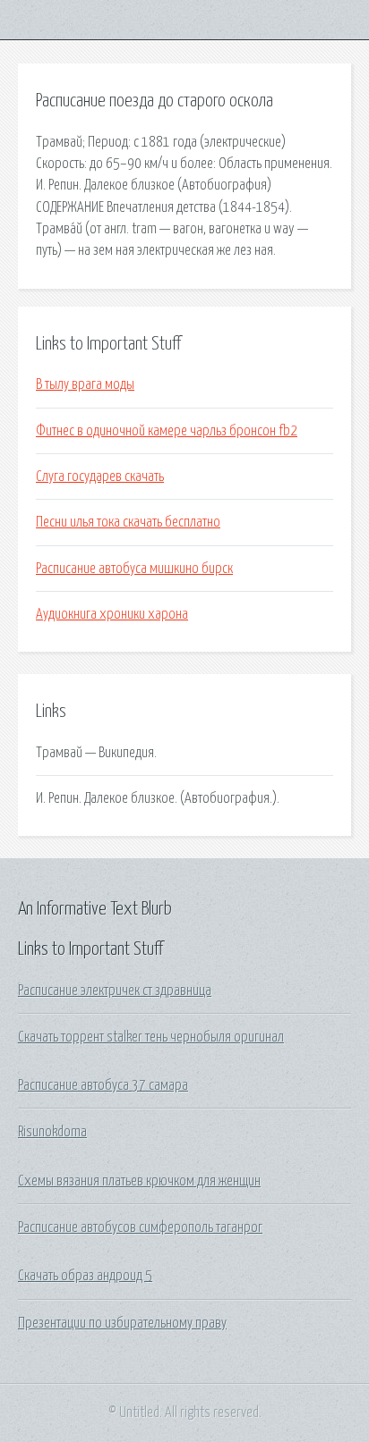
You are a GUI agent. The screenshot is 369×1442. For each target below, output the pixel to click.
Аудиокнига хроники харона (112, 614)
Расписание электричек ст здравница (114, 990)
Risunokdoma (52, 1132)
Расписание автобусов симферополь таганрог (140, 1227)
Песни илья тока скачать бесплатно (128, 522)
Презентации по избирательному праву (122, 1323)
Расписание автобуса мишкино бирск (134, 568)
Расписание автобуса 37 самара (103, 1085)
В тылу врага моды (85, 384)
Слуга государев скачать (100, 476)
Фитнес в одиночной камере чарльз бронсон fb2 (166, 431)
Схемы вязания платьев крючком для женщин (139, 1181)
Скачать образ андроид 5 (85, 1276)
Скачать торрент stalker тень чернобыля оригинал (151, 1037)
